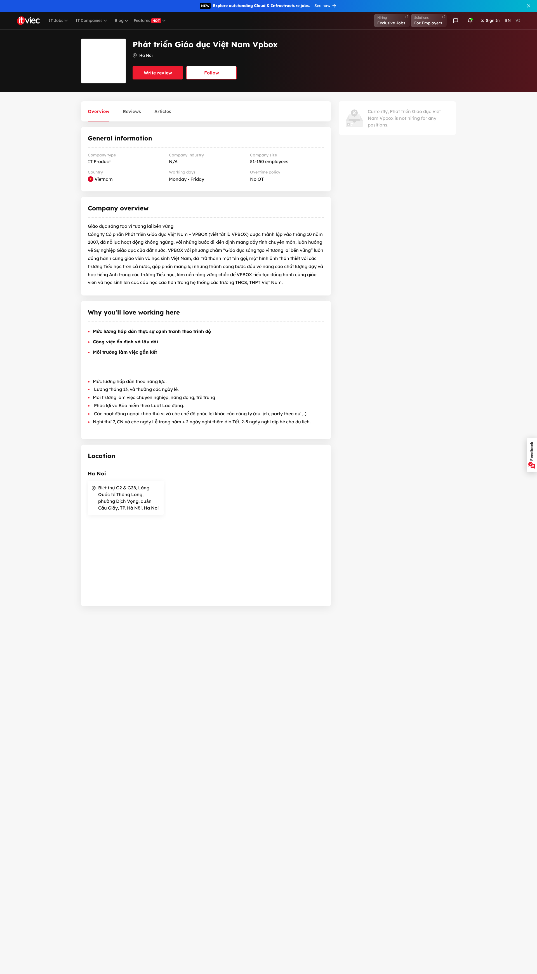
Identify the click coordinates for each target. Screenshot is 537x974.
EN (508, 20)
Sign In (493, 20)
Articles (162, 111)
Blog (119, 20)
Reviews (132, 111)
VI (517, 20)
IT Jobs (56, 20)
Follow (211, 73)
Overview (98, 111)
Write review (158, 73)
